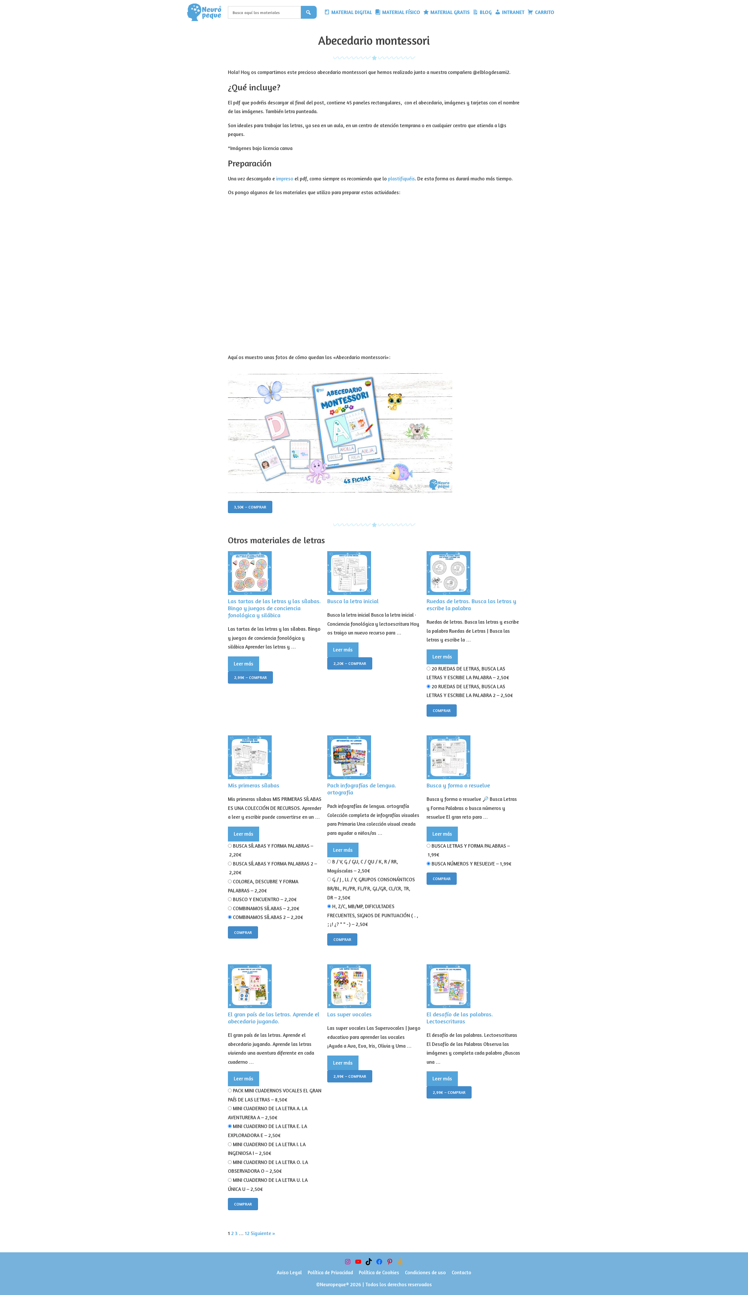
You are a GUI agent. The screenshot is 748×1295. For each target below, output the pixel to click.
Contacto (461, 1272)
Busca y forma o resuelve (458, 785)
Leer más (243, 664)
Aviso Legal (289, 1272)
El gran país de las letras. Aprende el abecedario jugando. (273, 1018)
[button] (560, 12)
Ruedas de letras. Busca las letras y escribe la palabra (471, 604)
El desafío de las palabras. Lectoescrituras (460, 1018)
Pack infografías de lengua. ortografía (361, 789)
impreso (284, 178)
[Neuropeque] (205, 12)
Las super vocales (349, 1014)
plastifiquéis (401, 178)
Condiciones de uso (425, 1272)
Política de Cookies (379, 1272)
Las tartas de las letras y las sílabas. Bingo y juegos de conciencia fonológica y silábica (274, 608)
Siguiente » (263, 1233)
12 (247, 1233)
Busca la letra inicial (353, 601)
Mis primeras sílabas (253, 785)
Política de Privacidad (330, 1272)
